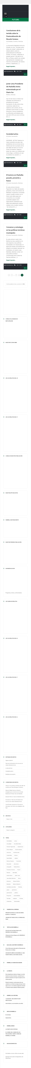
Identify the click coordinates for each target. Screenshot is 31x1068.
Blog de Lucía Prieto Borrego (15, 945)
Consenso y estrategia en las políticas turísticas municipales (15, 230)
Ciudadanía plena (9, 771)
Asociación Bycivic (12, 1043)
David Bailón (9, 858)
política (16, 892)
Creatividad (9, 855)
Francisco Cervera (11, 869)
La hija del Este (9, 768)
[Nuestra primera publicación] (15, 553)
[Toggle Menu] (5, 14)
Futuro (18, 869)
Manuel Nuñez (16, 881)
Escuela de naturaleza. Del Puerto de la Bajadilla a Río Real (15, 806)
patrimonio (14, 889)
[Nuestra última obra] (15, 358)
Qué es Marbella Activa (19, 796)
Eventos (15, 41)
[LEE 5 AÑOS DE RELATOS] (15, 617)
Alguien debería (9, 760)
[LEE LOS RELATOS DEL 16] (15, 734)
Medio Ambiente (16, 884)
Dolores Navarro (10, 861)
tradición (15, 898)
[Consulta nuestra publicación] (15, 472)
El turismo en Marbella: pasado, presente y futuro (15, 178)
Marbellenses (10, 1025)
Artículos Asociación (12, 136)
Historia (8, 872)
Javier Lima (17, 875)
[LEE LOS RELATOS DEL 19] (15, 434)
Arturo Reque (10, 849)
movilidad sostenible (11, 887)
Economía (18, 861)
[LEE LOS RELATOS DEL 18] (15, 655)
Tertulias (8, 898)
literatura (9, 881)
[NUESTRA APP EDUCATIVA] (15, 504)
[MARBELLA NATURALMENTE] (15, 528)
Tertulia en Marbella (12, 927)
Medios (8, 94)
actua (15, 841)
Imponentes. (8, 1017)
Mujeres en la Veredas (13, 909)
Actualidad (9, 843)
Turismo (21, 898)
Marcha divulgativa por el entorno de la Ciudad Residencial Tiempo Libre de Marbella (14, 792)
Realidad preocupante (10, 774)
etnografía (9, 866)
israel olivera (9, 875)
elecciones (16, 864)
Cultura (15, 855)
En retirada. (8, 1014)
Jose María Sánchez (11, 878)
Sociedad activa (12, 134)
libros (19, 878)
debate (16, 858)
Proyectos (9, 895)
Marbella (8, 884)
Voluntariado (17, 901)
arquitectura (20, 846)
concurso (9, 852)
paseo (8, 889)
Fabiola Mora (17, 866)
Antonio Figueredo (11, 846)
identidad (15, 872)
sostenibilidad (17, 895)
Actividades (9, 41)
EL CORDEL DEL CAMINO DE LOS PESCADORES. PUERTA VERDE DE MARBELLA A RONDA (13, 1034)
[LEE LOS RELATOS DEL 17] (15, 694)
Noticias (20, 41)
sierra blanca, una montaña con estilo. (14, 1003)
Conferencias (16, 852)
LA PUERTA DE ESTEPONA (12, 1029)
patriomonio (9, 892)
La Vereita (9, 971)
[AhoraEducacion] (15, 580)
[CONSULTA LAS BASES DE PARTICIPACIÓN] (15, 329)
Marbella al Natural (12, 995)
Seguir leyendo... (11, 66)
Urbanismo (9, 901)
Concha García (18, 849)
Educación (9, 864)
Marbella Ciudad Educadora (14, 962)
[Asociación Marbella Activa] (15, 8)
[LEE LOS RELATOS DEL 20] (15, 395)
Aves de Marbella (11, 1011)
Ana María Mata (17, 843)
